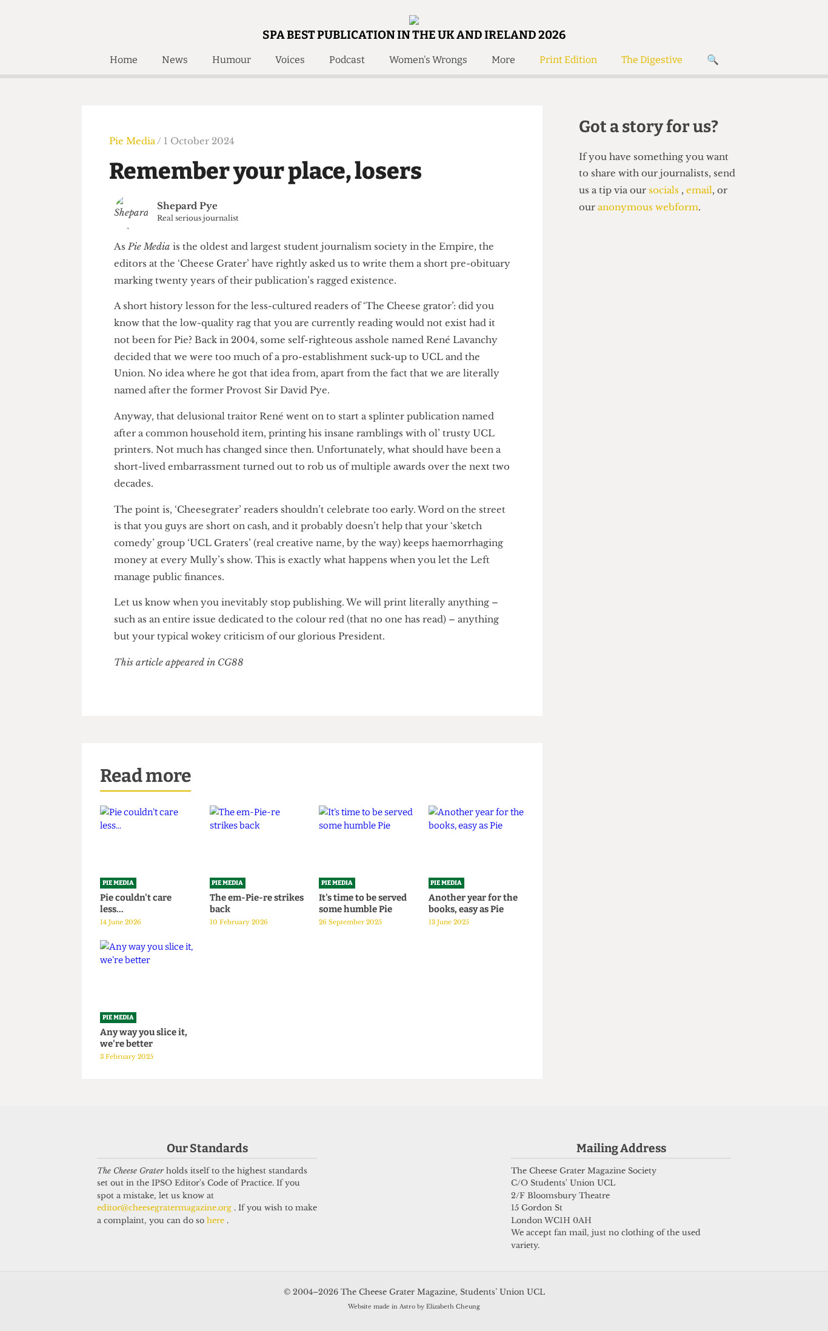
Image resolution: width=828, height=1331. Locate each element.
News (175, 59)
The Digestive (652, 59)
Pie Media (133, 141)
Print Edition (568, 59)
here (217, 1220)
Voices (290, 59)
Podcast (347, 59)
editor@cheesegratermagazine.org (165, 1207)
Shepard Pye (187, 206)
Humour (231, 59)
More (503, 59)
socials (665, 190)
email (698, 190)
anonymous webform (648, 207)
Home (124, 59)
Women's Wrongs (428, 59)
